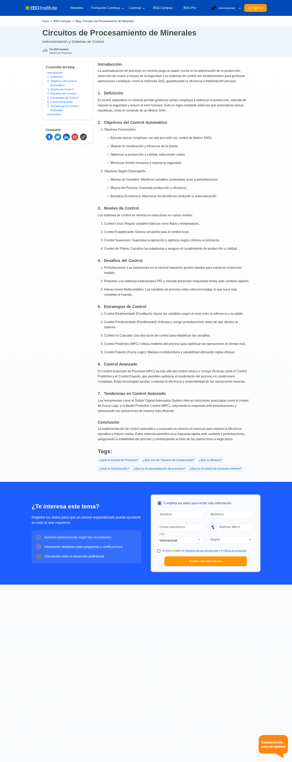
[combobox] (180, 540)
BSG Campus (162, 8)
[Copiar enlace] (83, 136)
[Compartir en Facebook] (49, 136)
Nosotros (77, 8)
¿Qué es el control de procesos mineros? (216, 468)
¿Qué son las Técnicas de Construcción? (168, 460)
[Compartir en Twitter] (57, 136)
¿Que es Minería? (210, 460)
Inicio (45, 21)
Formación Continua (107, 8)
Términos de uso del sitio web (201, 550)
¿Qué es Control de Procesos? (118, 460)
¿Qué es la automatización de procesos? (159, 468)
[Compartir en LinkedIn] (66, 136)
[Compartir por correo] (74, 136)
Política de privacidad (235, 550)
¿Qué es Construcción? (114, 468)
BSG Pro (190, 8)
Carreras (137, 8)
